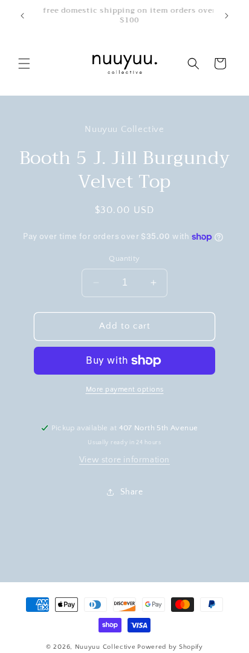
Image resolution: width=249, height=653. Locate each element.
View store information (124, 460)
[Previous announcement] (22, 15)
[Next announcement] (226, 15)
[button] (24, 63)
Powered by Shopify (170, 647)
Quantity (124, 258)
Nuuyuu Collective (105, 647)
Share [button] (131, 492)
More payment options (125, 389)
